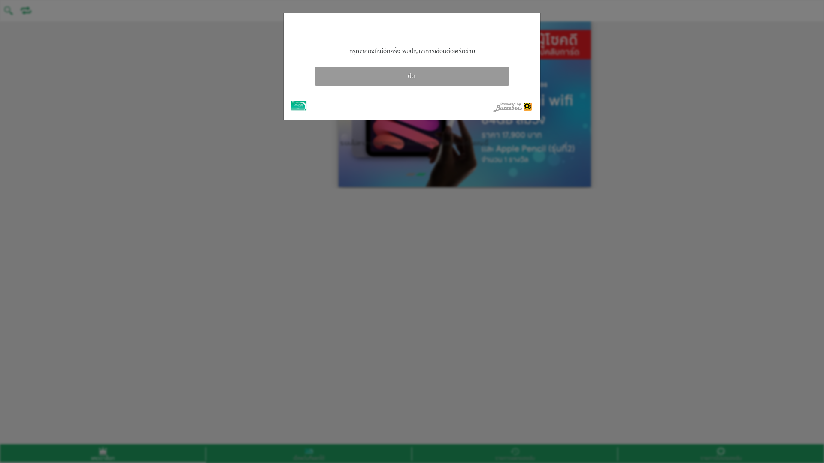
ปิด (412, 76)
